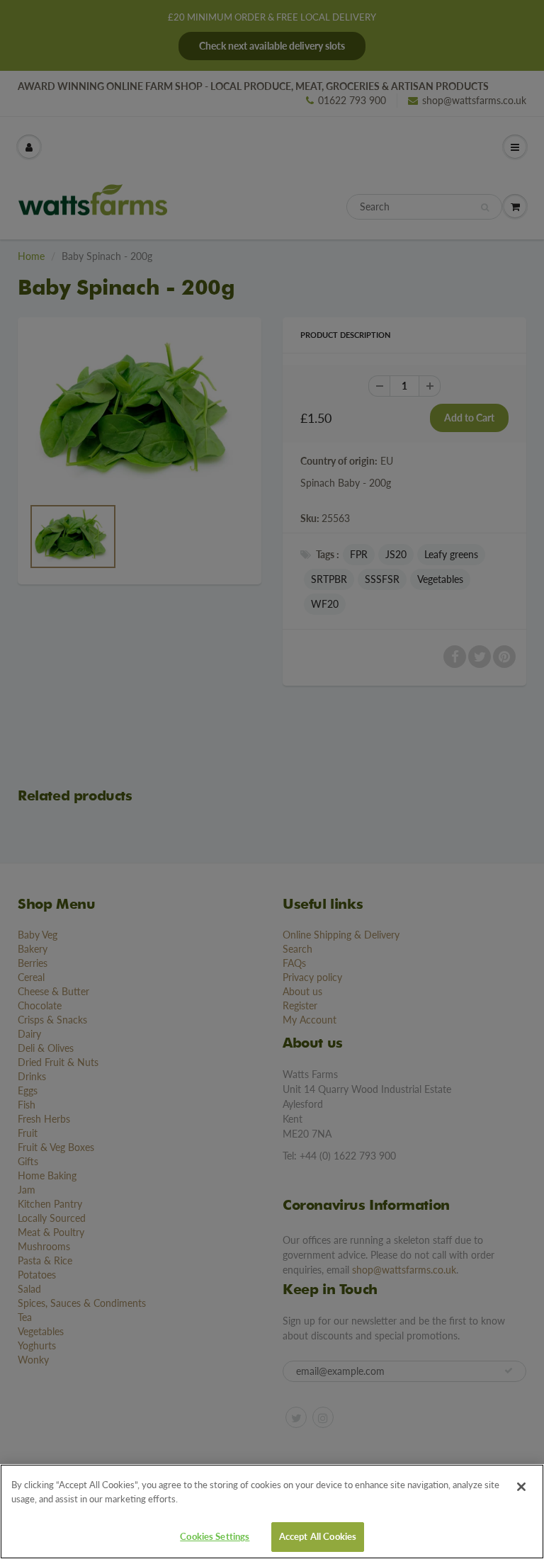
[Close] (521, 1486)
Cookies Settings (214, 1536)
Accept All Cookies (317, 1536)
